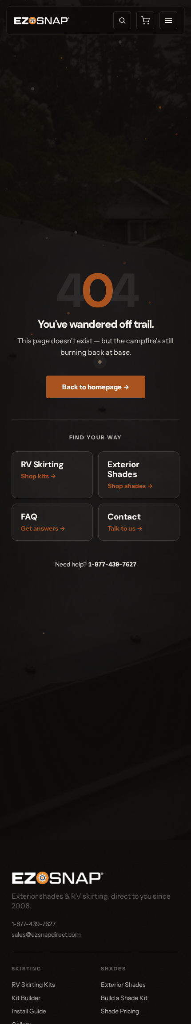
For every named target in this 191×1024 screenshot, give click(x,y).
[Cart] (145, 20)
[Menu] (168, 20)
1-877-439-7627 (112, 564)
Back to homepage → (95, 387)
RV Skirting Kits (33, 985)
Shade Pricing (120, 1011)
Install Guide (29, 1011)
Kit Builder (26, 998)
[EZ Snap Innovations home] (42, 20)
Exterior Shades (123, 985)
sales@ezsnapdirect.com (46, 935)
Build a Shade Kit (124, 998)
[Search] (122, 20)
